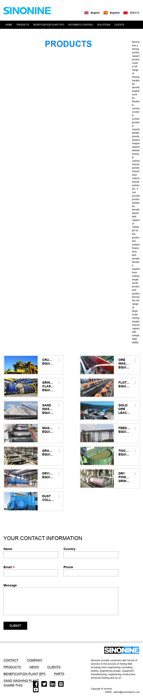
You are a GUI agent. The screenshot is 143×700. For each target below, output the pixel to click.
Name (7, 549)
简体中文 (135, 12)
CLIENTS (119, 24)
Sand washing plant (21, 681)
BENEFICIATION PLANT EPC (48, 24)
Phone (68, 567)
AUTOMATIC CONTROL (80, 24)
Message (10, 585)
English (95, 12)
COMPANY (11, 32)
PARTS (59, 674)
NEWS (24, 32)
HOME (9, 24)
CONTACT (37, 32)
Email (8, 567)
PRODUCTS (23, 24)
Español (115, 12)
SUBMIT (15, 625)
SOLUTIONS (103, 24)
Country (69, 549)
